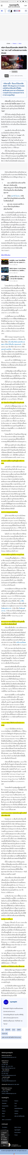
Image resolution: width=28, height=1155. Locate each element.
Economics (4, 1101)
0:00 (5, 10)
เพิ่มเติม (5, 1139)
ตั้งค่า (4, 1145)
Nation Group (17, 1127)
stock (13, 1030)
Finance (14, 43)
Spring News (17, 1132)
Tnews (16, 1135)
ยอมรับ (4, 1142)
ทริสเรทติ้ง (8, 1030)
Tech (15, 1103)
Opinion (16, 1114)
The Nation (4, 1127)
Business (4, 1103)
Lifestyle (16, 1111)
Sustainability (5, 1106)
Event (3, 1116)
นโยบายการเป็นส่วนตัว (19, 1116)
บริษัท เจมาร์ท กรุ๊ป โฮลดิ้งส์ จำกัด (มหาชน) (11, 1037)
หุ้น (2, 1030)
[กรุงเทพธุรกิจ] (14, 5)
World (3, 1108)
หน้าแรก (8, 43)
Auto (15, 1106)
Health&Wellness (18, 1108)
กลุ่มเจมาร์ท (4, 1033)
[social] (18, 1)
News (3, 1114)
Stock (20, 43)
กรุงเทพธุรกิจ (17, 1130)
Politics (3, 1111)
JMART (19, 1030)
